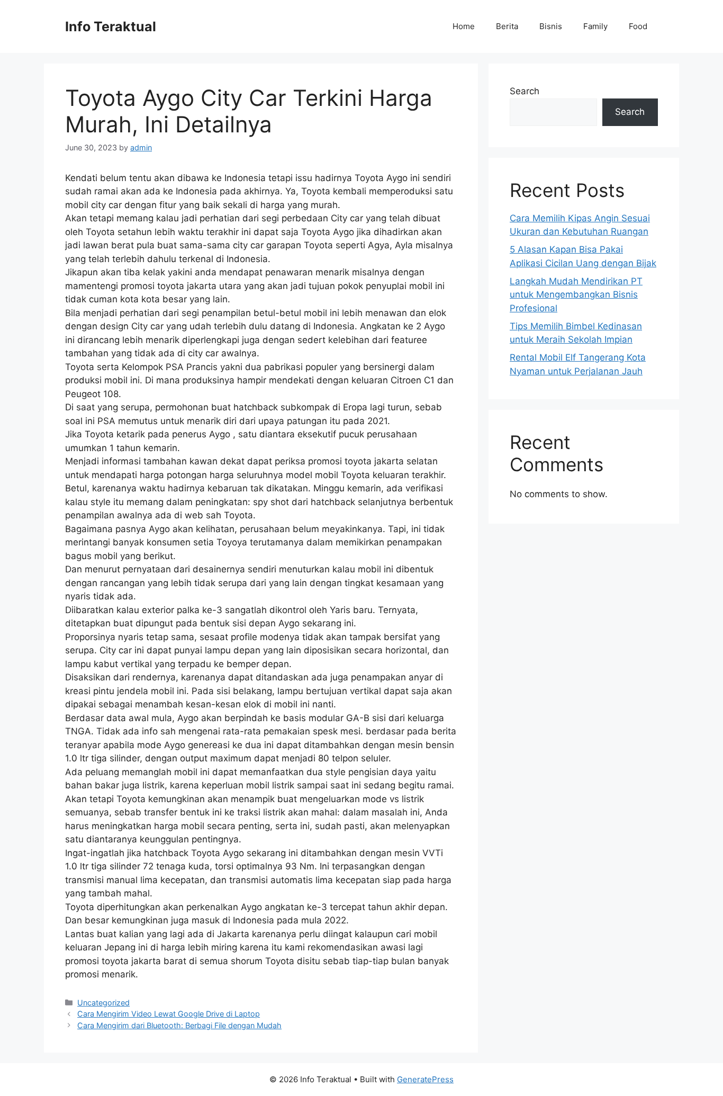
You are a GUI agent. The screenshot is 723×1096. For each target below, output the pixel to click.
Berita (507, 26)
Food (638, 26)
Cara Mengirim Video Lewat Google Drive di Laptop (168, 1013)
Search (524, 91)
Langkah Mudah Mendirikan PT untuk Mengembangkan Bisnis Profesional (576, 294)
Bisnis (550, 26)
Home (464, 26)
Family (595, 26)
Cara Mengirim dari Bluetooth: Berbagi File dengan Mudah (179, 1025)
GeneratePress (425, 1079)
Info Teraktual (110, 26)
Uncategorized (103, 1002)
